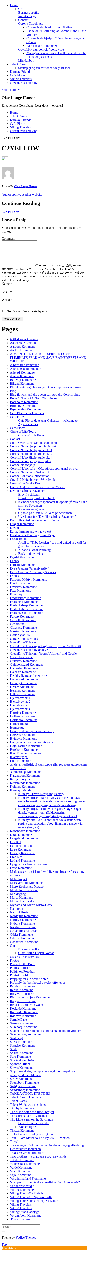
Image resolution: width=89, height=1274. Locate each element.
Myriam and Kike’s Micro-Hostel (31, 905)
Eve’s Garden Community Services (33, 572)
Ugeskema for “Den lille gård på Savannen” (47, 516)
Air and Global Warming (34, 550)
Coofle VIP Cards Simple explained (33, 442)
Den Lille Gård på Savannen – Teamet (35, 520)
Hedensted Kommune (24, 679)
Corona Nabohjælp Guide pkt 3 (30, 472)
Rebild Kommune (21, 990)
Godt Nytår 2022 (21, 635)
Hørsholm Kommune (24, 749)
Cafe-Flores (17, 75)
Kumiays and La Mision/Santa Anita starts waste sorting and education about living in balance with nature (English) (50, 823)
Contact (23, 20)
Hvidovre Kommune (23, 738)
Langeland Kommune (24, 838)
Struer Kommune (21, 1078)
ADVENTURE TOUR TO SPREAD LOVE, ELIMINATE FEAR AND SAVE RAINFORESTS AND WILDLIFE (48, 357)
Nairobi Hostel (19, 912)
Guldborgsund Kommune (26, 664)
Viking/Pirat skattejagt (24, 1212)
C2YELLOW (11, 211)
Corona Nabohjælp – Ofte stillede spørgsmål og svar (44, 468)
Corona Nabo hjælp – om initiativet (49, 27)
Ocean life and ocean (23, 931)
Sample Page (18, 1019)
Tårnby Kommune (22, 1108)
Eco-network (18, 539)
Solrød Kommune (21, 1053)
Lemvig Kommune (22, 853)
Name (7, 283)
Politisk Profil (19, 975)
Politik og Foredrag (22, 971)
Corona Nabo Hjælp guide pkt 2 (31, 453)
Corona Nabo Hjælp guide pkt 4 (31, 457)
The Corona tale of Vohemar (28, 1115)
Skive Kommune (21, 1041)
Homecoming (19, 723)
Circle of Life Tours (23, 431)
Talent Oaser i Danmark (25, 1097)
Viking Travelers (21, 79)
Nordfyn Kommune (23, 919)
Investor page (27, 16)
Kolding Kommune (22, 786)
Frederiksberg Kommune (26, 605)
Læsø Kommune (21, 868)
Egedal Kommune (22, 557)
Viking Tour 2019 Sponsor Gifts (31, 1197)
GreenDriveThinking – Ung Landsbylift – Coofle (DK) (46, 646)
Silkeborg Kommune (23, 1027)
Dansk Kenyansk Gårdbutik (36, 498)
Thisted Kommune (22, 1130)
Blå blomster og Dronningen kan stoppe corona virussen (46, 387)
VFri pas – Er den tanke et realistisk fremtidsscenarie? (45, 1182)
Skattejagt (16, 1038)
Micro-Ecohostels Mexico (27, 886)
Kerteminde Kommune (25, 783)
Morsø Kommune (21, 897)
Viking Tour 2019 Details (26, 1193)
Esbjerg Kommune (22, 564)
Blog (13, 391)
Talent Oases (18, 64)
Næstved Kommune (23, 927)
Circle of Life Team (31, 435)
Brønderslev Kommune (25, 409)
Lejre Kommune (20, 849)
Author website (32, 194)
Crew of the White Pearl (26, 483)
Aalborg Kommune (22, 346)
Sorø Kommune (20, 1056)
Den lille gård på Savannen (27, 490)
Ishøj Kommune (20, 760)
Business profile (28, 12)
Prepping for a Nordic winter (29, 979)
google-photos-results (24, 638)
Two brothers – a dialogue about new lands (38, 1156)
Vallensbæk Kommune (25, 1164)
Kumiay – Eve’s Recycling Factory (41, 794)
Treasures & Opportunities (27, 1152)
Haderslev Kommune (24, 668)
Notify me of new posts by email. (28, 311)
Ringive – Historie (22, 993)
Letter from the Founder (33, 1123)
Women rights (27, 1127)
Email (7, 291)
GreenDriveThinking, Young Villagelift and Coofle (43, 653)
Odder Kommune (21, 934)
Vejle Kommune (20, 1175)
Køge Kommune (21, 834)
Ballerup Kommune (23, 380)
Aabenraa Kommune (23, 343)
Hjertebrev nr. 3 (20, 705)
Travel (14, 1141)
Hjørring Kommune (23, 712)
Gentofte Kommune (23, 620)
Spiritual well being (22, 1060)
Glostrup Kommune (23, 631)
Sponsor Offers (20, 1064)
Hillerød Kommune (22, 694)
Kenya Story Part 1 (22, 779)
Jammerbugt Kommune (25, 772)
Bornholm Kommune (24, 402)
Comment (8, 238)
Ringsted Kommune (23, 1001)
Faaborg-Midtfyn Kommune (28, 579)
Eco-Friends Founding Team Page (32, 535)
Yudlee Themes (26, 1237)
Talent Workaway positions (28, 1104)
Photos (14, 960)
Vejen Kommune (21, 1171)
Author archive (11, 194)
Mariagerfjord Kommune (26, 882)
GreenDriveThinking (23, 82)
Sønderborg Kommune (25, 1090)
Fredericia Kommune (24, 601)
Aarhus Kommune (22, 350)
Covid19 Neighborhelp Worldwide (41, 49)
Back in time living (30, 553)
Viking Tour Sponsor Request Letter (33, 1201)
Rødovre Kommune (23, 1016)
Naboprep (16, 908)
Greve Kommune (21, 657)
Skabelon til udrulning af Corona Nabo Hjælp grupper (45, 1030)
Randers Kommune (22, 986)
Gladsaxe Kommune (23, 627)
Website (7, 299)
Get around (17, 624)
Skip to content (11, 89)
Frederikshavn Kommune (26, 609)
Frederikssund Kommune (26, 613)
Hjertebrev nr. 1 (20, 698)
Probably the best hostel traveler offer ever (37, 982)
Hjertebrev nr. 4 (20, 709)
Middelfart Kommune (24, 890)
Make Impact (18, 879)
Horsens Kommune (22, 735)
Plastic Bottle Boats (22, 964)
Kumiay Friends (20, 71)
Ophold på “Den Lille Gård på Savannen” (45, 513)
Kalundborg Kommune (25, 775)
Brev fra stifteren (29, 494)
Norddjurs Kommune (24, 916)
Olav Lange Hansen (19, 98)
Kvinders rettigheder (31, 509)
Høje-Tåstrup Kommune (26, 746)
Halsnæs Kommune (23, 672)
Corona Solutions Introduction (29, 476)
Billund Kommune (22, 383)
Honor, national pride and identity (32, 731)
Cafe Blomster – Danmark (27, 413)
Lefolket (15, 842)
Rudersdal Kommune (24, 1012)
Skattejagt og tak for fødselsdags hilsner (44, 68)
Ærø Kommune (20, 1219)
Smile (13, 1049)
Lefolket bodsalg (21, 845)
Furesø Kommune (22, 616)
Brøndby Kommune (23, 405)
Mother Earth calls (22, 901)
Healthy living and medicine (28, 675)
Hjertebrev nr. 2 (20, 701)
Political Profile (20, 968)
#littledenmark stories (24, 339)
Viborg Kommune (22, 1189)
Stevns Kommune (21, 1067)
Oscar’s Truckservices (24, 956)
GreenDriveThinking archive (29, 649)
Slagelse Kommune (22, 1045)
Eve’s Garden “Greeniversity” (29, 568)
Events (14, 576)
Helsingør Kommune (23, 683)
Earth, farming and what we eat (30, 531)
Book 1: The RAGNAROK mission (34, 398)
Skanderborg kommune (25, 1034)
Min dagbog (26, 60)
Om (20, 8)
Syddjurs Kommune (23, 1086)
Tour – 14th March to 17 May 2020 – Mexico (40, 1138)
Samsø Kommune (21, 1023)
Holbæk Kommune (22, 716)
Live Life (16, 857)
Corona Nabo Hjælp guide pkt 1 (31, 450)
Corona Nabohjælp (30, 23)
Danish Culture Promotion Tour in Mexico (37, 487)
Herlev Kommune (22, 686)
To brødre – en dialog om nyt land (32, 1134)
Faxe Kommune (20, 590)
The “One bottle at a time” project (32, 1112)
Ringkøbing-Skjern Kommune (30, 997)
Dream (14, 527)
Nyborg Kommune (22, 923)
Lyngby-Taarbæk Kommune (28, 864)
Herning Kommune (22, 690)
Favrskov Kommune (23, 587)
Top (4, 1244)
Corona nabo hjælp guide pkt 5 (30, 461)
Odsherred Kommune (24, 942)
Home (14, 5)
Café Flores (17, 417)
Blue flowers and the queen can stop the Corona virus (45, 394)
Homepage (17, 727)
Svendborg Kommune (24, 1082)
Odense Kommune (22, 938)
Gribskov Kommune (23, 661)
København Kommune (25, 831)
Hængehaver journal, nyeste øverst (32, 742)
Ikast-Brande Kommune (25, 753)
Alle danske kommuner (41, 45)
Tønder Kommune (22, 1160)
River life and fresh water (26, 1005)
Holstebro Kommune (23, 720)
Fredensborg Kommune (25, 598)
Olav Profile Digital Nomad (36, 953)
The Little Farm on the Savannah (31, 1119)
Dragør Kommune (22, 524)
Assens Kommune (22, 376)
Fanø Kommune (20, 583)
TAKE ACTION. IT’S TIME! (30, 1093)
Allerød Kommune (22, 372)
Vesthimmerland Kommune (28, 1178)
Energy (14, 561)
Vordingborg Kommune (25, 1215)
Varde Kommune (21, 1167)
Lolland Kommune (22, 860)
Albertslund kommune (24, 365)
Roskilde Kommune (23, 1008)
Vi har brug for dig (22, 1186)
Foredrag (16, 594)
